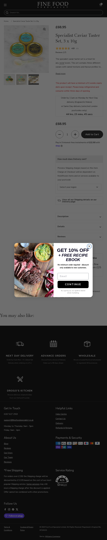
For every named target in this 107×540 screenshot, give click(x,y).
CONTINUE (73, 284)
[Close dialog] (89, 246)
